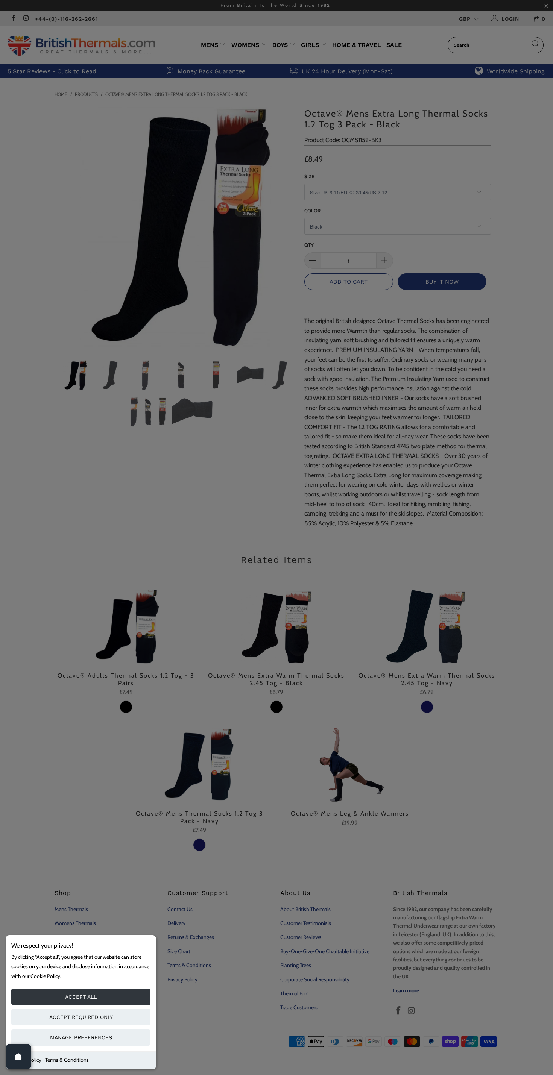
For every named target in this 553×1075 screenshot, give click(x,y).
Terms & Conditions (67, 1060)
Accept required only (81, 1017)
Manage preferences (81, 1037)
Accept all (81, 997)
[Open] (18, 1056)
